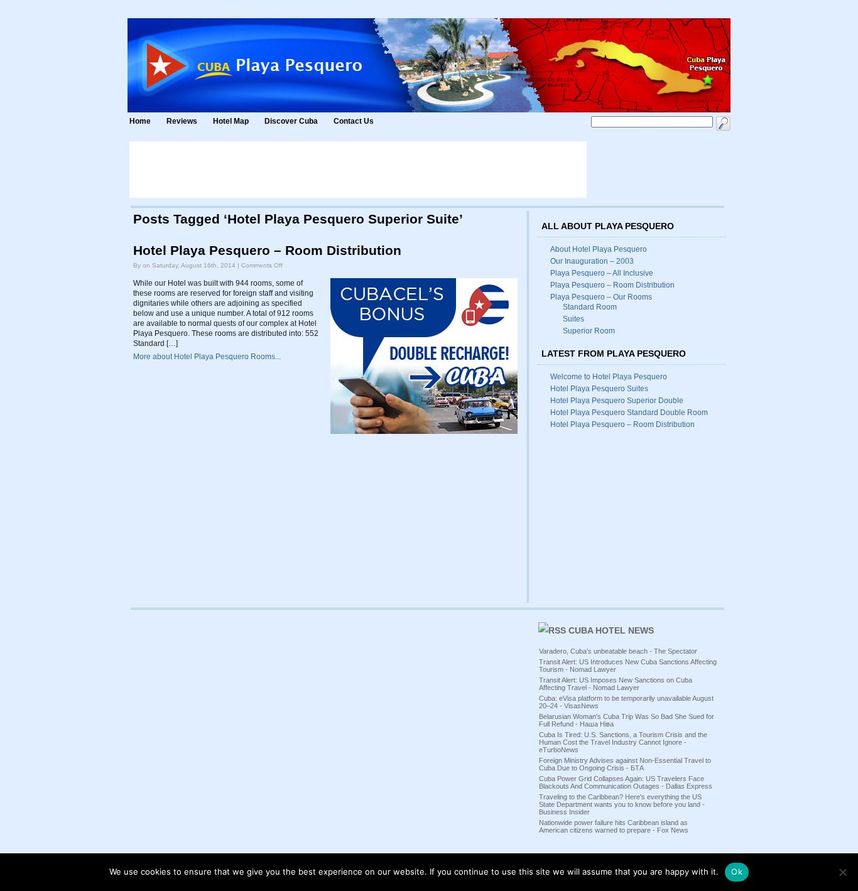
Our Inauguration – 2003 (592, 261)
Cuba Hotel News (611, 630)
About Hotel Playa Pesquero (598, 249)
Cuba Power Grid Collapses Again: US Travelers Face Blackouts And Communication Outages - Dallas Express (625, 782)
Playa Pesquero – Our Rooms (601, 297)
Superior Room (589, 331)
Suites (573, 319)
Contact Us (354, 121)
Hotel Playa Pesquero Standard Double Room (629, 412)
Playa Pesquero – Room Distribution (612, 285)
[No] (842, 872)
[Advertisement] (358, 169)
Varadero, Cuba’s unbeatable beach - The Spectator (618, 651)
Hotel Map (231, 121)
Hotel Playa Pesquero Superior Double (616, 400)
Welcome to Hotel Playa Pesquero (608, 376)
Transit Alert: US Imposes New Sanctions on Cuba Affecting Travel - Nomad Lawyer (615, 683)
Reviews (181, 121)
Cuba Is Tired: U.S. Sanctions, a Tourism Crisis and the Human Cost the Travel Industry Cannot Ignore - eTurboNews (623, 742)
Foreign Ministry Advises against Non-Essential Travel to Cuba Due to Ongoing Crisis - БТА (625, 764)
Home (140, 121)
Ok (736, 872)
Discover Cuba (291, 121)
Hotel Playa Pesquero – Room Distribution (267, 250)
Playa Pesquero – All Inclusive (601, 273)
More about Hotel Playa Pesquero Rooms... (207, 356)
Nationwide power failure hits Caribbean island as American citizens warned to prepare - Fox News (613, 826)
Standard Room (590, 307)
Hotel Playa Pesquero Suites (599, 388)
